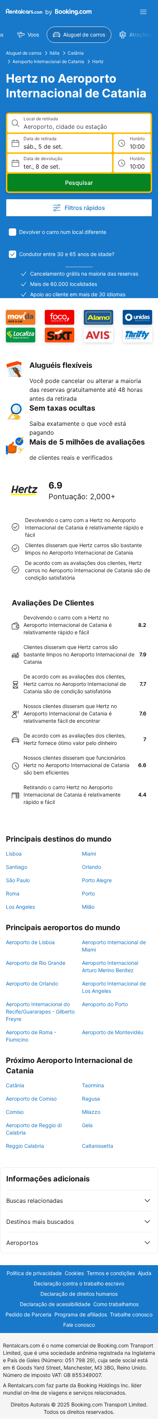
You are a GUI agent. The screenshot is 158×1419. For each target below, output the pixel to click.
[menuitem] (28, 35)
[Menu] (143, 12)
